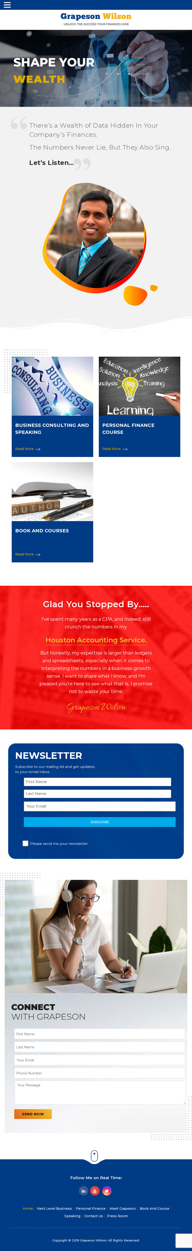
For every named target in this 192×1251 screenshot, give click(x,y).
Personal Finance (91, 1208)
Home (28, 1208)
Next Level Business (54, 1208)
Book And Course (154, 1208)
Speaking (72, 1216)
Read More (25, 449)
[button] (8, 5)
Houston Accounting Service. (96, 640)
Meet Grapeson (123, 1208)
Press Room (117, 1216)
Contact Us (93, 1216)
